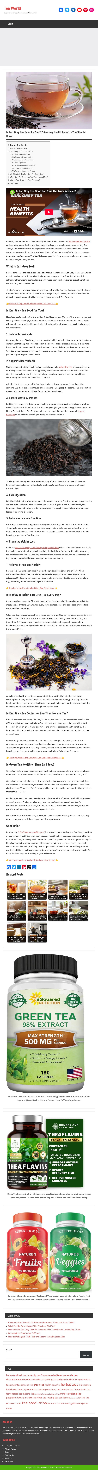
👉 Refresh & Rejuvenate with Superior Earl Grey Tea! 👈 (32, 303)
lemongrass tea (14, 1393)
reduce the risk (65, 367)
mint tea (64, 1393)
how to (21, 1389)
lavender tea (66, 1389)
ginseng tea (27, 1384)
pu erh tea (28, 1397)
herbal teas (69, 1384)
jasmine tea (31, 1389)
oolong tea (75, 1393)
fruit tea (74, 1379)
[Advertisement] (49, 47)
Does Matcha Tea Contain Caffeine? (24, 1333)
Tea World (12, 8)
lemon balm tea (82, 1389)
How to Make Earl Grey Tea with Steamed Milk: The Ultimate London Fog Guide (44, 1329)
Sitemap (68, 1467)
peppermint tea (14, 1397)
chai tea (56, 1375)
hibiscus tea (85, 1384)
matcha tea (28, 1393)
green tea (38, 1384)
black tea (21, 1375)
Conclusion (13, 183)
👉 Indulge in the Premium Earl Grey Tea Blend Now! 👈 (31, 588)
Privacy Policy (10, 1449)
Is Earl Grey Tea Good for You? (21, 151)
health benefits (52, 1384)
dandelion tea (34, 1379)
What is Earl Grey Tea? (18, 148)
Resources (9, 1461)
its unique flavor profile (79, 241)
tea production (34, 1403)
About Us (8, 1458)
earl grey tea (63, 1379)
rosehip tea (52, 1397)
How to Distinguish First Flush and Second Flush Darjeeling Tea (36, 1336)
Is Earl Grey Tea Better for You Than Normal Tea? (28, 177)
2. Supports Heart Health (22, 157)
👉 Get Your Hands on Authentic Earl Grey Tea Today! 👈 (32, 860)
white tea (65, 1403)
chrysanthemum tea (16, 1379)
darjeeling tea (49, 1379)
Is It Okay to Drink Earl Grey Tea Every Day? (26, 174)
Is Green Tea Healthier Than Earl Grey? (24, 180)
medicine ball (38, 1394)
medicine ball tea (48, 1394)
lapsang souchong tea (49, 1389)
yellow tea (76, 1403)
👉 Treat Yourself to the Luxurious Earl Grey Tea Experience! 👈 (35, 757)
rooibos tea (40, 1397)
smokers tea (74, 1398)
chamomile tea (69, 1375)
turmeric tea (53, 1403)
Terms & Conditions (12, 1446)
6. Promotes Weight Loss (22, 168)
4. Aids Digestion (19, 162)
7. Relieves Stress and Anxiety (24, 171)
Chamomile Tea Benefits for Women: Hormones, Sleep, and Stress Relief (41, 1322)
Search (9, 1349)
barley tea (11, 1375)
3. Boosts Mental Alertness (23, 160)
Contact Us (9, 1455)
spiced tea (83, 1397)
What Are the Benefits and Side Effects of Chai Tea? (31, 1326)
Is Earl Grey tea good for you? (31, 832)
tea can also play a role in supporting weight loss (37, 547)
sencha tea (64, 1397)
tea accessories (14, 1403)
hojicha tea (11, 1389)
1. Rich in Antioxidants (21, 154)
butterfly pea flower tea (39, 1375)
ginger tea (15, 1384)
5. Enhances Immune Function (24, 165)
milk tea (57, 1394)
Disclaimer (9, 1452)
